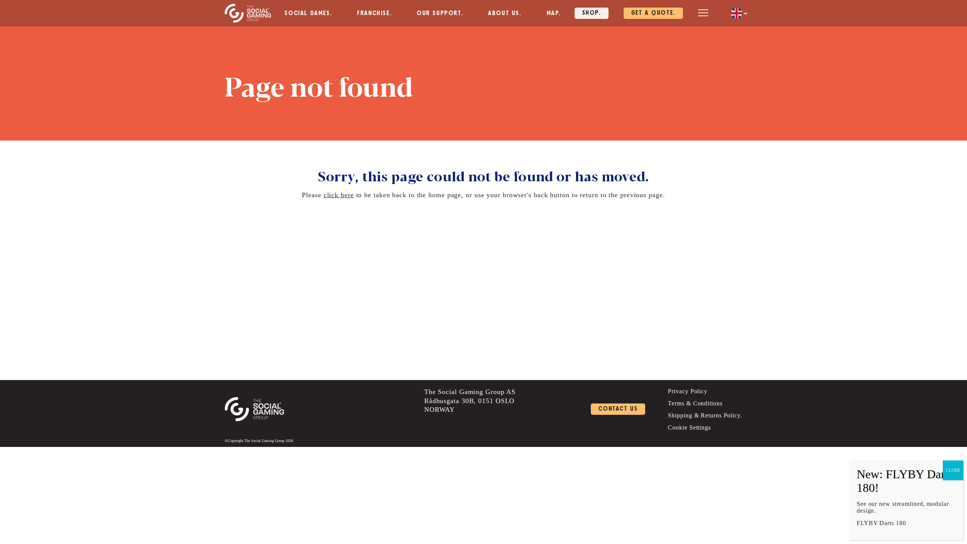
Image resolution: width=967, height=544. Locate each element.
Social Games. (308, 13)
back (541, 195)
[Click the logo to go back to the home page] (248, 13)
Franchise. (374, 13)
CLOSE (953, 470)
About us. (504, 13)
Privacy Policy (687, 391)
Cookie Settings (689, 427)
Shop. (591, 13)
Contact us (618, 409)
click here (339, 195)
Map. (554, 13)
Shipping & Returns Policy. (705, 415)
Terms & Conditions (695, 403)
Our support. (440, 13)
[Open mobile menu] (703, 13)
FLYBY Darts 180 (881, 523)
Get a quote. (653, 13)
